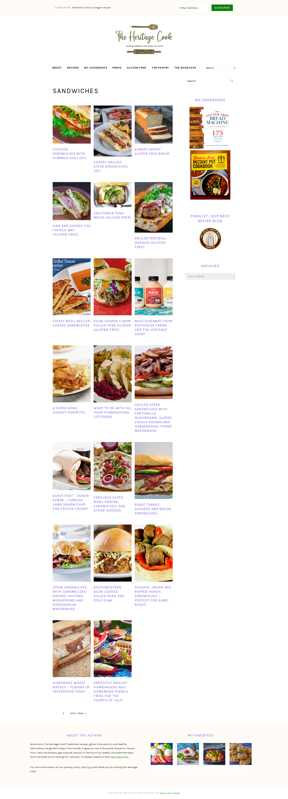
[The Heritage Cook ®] (144, 56)
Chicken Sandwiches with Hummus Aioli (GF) (70, 153)
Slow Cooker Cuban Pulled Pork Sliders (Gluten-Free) (112, 325)
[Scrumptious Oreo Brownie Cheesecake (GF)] (188, 754)
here (89, 767)
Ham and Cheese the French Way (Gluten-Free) (71, 230)
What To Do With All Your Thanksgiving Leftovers (113, 412)
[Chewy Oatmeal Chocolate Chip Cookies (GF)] (241, 754)
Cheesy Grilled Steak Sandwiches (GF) (111, 166)
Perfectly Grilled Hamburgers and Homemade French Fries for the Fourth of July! (111, 691)
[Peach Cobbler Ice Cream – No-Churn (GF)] (162, 754)
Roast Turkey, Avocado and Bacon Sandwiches (153, 509)
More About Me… (120, 756)
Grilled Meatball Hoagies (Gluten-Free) (151, 242)
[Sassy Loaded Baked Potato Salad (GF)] (214, 754)
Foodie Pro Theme (170, 793)
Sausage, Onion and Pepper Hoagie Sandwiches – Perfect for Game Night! (153, 596)
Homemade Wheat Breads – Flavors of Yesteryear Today (71, 687)
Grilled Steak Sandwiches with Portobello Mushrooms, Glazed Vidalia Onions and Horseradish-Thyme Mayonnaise (153, 418)
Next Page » (78, 713)
